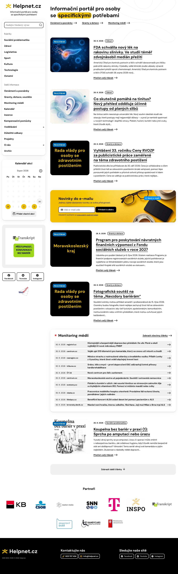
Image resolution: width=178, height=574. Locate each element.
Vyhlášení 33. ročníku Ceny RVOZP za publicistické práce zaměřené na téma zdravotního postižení (124, 155)
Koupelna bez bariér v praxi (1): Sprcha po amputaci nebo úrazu (122, 431)
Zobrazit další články (111, 469)
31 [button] (8, 206)
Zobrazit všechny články (155, 335)
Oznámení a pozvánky (16, 90)
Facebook (8, 278)
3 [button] (23, 206)
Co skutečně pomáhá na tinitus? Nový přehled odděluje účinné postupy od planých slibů (122, 103)
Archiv (8, 150)
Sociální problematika (16, 40)
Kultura (8, 64)
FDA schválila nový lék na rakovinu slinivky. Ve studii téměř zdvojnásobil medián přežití (123, 52)
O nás (7, 144)
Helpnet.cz (27, 5)
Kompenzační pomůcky (17, 120)
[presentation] (69, 55)
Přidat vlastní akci (25, 213)
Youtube (23, 278)
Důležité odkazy (13, 133)
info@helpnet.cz (90, 556)
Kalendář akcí (23, 163)
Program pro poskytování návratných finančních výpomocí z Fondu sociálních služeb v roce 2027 (128, 245)
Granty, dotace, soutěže (18, 97)
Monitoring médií (14, 103)
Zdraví (7, 46)
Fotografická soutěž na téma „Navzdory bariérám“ (117, 294)
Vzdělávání (10, 126)
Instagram (37, 278)
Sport (7, 58)
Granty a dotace (90, 23)
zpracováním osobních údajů (87, 215)
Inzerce (8, 114)
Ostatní (8, 76)
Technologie (11, 70)
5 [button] (34, 206)
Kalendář (9, 109)
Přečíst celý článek (103, 77)
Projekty (9, 139)
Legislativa (10, 52)
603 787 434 (70, 556)
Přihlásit (106, 209)
